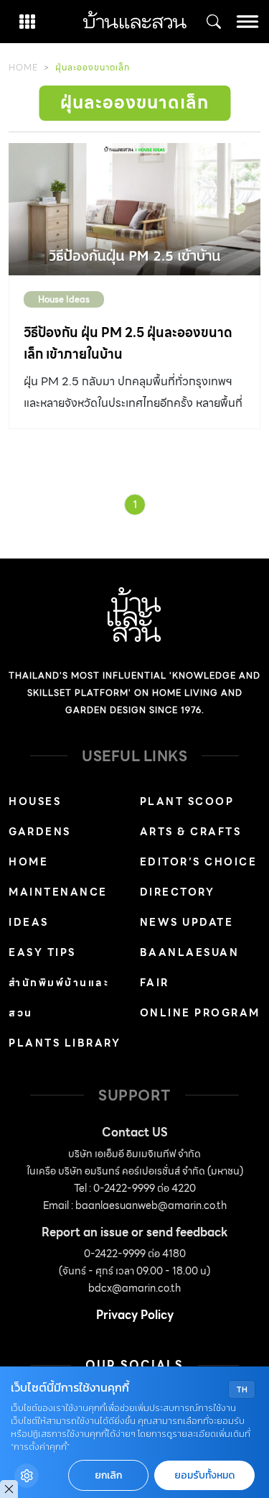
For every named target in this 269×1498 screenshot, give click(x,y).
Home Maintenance (58, 877)
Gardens (40, 832)
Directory (177, 892)
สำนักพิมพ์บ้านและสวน (59, 998)
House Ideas (64, 299)
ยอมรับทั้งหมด (204, 1475)
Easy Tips (42, 952)
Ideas (29, 922)
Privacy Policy (135, 1315)
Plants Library (65, 1043)
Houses (35, 801)
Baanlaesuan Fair (190, 968)
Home (23, 67)
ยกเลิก (108, 1475)
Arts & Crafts (191, 832)
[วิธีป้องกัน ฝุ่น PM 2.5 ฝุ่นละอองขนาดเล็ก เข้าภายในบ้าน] (134, 209)
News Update (187, 922)
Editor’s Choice (199, 862)
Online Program (200, 1013)
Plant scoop (187, 801)
